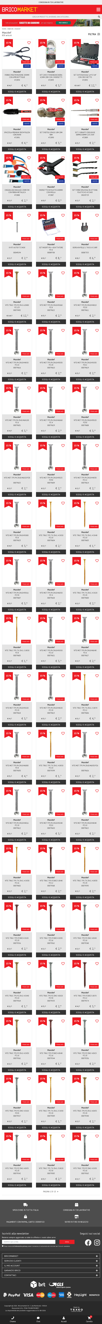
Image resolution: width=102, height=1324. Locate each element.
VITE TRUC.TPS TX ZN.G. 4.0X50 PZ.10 (51, 766)
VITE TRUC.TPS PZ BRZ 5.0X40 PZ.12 (51, 882)
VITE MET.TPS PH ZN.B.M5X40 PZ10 (51, 824)
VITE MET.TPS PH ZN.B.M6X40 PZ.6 (85, 651)
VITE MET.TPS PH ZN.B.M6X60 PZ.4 (51, 421)
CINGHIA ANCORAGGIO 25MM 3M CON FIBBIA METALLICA (17, 191)
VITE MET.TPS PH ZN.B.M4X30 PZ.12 (85, 479)
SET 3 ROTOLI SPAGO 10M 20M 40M (51, 133)
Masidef (17, 72)
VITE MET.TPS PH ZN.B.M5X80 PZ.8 (17, 536)
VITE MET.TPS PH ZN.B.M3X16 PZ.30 (17, 594)
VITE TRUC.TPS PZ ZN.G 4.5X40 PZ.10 (17, 997)
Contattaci (10, 1275)
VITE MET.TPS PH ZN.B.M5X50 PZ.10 (51, 651)
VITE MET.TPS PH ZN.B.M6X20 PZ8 (17, 478)
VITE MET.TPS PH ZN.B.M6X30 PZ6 (85, 765)
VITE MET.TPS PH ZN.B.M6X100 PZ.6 (17, 421)
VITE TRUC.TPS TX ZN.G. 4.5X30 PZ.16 (17, 882)
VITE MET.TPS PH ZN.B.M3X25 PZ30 (51, 479)
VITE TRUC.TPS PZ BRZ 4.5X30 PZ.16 (51, 939)
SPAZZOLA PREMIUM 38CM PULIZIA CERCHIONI (17, 133)
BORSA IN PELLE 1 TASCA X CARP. (85, 247)
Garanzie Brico (12, 1270)
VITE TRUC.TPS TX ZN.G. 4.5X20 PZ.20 (85, 594)
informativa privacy (21, 1246)
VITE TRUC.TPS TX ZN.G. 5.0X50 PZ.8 (17, 651)
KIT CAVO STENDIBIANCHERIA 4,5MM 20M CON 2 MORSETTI (51, 76)
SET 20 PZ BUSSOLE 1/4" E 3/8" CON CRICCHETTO (85, 76)
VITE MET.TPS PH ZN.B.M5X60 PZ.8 (51, 306)
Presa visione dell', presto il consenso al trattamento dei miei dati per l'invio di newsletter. (37, 1246)
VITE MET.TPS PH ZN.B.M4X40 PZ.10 (85, 824)
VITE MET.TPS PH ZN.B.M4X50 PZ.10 (17, 364)
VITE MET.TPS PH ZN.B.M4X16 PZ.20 (17, 824)
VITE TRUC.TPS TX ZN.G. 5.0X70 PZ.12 (85, 709)
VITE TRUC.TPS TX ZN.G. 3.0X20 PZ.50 (51, 1169)
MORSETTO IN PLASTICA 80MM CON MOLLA (51, 191)
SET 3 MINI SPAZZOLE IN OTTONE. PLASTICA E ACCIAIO (85, 191)
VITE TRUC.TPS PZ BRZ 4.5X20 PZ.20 (17, 939)
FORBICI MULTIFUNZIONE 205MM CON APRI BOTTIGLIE (17, 76)
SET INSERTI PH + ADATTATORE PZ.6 (51, 248)
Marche (10, 29)
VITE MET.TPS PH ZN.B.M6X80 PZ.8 (17, 766)
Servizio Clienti (12, 1260)
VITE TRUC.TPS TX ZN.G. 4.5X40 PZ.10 (85, 536)
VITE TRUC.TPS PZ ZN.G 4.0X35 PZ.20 (85, 1112)
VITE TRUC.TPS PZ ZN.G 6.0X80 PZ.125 (17, 306)
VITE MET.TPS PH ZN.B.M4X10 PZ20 (85, 306)
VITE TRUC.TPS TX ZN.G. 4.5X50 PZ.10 (51, 536)
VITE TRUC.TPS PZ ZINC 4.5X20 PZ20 (17, 1112)
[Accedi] (64, 1318)
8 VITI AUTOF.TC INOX (17, 247)
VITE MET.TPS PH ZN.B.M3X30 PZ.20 (51, 364)
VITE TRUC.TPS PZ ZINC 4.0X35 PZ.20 (17, 1169)
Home (4, 29)
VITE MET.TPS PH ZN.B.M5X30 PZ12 (85, 364)
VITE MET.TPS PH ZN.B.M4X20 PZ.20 (51, 709)
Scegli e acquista (17, 91)
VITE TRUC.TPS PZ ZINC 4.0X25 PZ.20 (85, 1054)
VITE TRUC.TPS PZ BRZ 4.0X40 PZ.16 (51, 1054)
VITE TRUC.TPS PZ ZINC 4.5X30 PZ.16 (85, 1169)
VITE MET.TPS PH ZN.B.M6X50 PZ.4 (51, 594)
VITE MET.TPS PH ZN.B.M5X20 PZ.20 (17, 709)
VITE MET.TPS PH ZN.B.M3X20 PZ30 (85, 421)
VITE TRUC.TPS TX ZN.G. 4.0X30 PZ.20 (85, 882)
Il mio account (12, 1265)
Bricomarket (11, 1256)
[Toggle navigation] (98, 9)
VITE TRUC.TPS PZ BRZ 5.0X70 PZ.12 (85, 997)
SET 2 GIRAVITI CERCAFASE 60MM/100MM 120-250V (85, 133)
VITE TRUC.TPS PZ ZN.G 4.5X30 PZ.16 (17, 1054)
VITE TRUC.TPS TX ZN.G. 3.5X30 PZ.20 (51, 1112)
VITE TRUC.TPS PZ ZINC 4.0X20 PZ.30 (51, 997)
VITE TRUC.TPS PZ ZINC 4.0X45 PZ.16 (85, 939)
